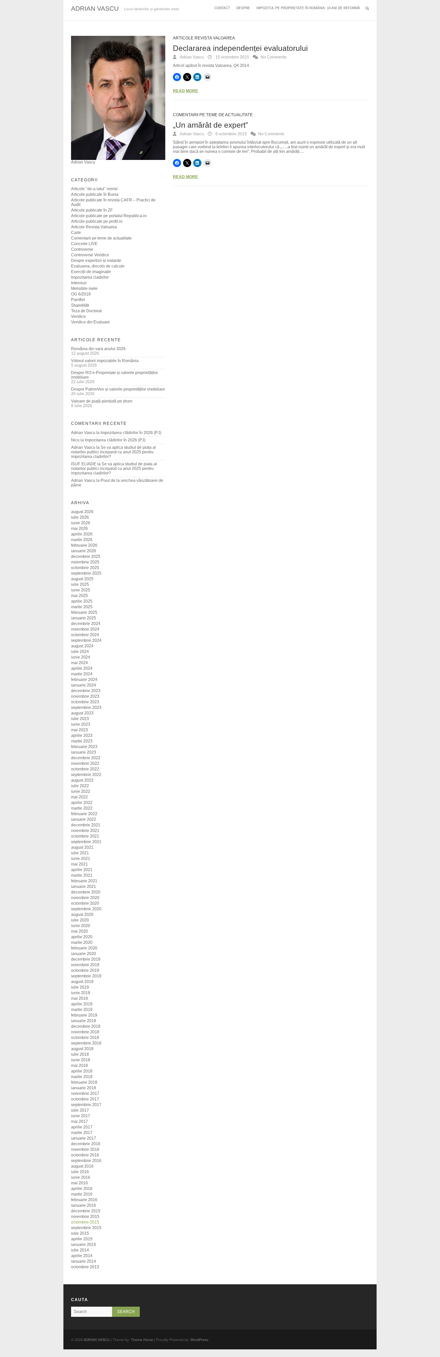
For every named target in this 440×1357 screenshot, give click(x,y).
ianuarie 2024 (83, 685)
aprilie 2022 (81, 802)
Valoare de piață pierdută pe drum (101, 401)
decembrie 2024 (85, 623)
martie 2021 (81, 875)
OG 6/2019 (81, 294)
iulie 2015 (80, 1233)
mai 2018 (79, 1065)
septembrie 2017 (86, 1104)
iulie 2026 (80, 517)
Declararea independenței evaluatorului (240, 48)
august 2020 (82, 914)
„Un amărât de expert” (210, 125)
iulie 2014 (80, 1250)
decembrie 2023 (85, 691)
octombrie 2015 (85, 1222)
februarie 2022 (84, 814)
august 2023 (82, 713)
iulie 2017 (80, 1110)
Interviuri (79, 283)
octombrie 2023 (85, 702)
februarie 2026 (84, 545)
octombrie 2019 (85, 970)
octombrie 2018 (85, 1037)
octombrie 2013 (85, 1267)
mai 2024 (79, 663)
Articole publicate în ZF (92, 210)
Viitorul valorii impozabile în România (105, 361)
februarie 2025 (84, 612)
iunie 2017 (80, 1116)
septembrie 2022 (86, 774)
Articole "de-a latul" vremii (94, 189)
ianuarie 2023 (83, 752)
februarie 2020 (84, 948)
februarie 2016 (84, 1200)
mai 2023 (79, 730)
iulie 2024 (80, 651)
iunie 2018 (80, 1060)
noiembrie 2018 (85, 1032)
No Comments (273, 57)
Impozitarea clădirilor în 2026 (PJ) (131, 432)
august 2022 (82, 780)
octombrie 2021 (85, 836)
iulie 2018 (80, 1054)
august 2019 (82, 981)
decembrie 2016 (85, 1144)
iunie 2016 (80, 1177)
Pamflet (78, 299)
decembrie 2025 (85, 556)
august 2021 (82, 847)
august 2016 (82, 1166)
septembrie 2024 (86, 640)
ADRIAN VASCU (95, 8)
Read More (185, 91)
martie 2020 (81, 942)
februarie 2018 (84, 1082)
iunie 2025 (80, 590)
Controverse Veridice (90, 255)
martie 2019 (81, 1009)
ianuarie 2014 (83, 1261)
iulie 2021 (80, 853)
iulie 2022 (80, 786)
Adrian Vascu (191, 57)
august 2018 (82, 1049)
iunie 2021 (80, 858)
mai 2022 (79, 797)
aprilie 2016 (81, 1188)
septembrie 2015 (86, 1228)
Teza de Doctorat (86, 311)
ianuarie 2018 (83, 1088)
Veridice (78, 316)
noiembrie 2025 (85, 562)
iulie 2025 (80, 584)
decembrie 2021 (85, 825)
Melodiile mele (84, 288)
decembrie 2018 (85, 1026)
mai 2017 (79, 1121)
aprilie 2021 (81, 870)
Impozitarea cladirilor (90, 277)
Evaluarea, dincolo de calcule (98, 266)
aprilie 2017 (81, 1127)
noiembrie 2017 (85, 1093)
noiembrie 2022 (85, 763)
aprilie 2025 (81, 601)
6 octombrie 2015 (230, 134)
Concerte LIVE (84, 244)
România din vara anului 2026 (98, 349)
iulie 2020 (80, 920)
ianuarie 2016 (83, 1205)
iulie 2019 (80, 987)
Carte (76, 232)
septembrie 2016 (86, 1160)
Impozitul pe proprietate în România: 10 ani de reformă (308, 8)
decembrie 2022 (85, 758)
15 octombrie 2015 (231, 57)
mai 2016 (79, 1183)
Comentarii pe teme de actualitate (213, 115)
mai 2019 (79, 998)
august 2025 (82, 579)
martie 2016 (81, 1194)
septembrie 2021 (86, 842)
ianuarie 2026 (83, 551)
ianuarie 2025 (83, 618)
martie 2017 (81, 1132)
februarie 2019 (84, 1015)
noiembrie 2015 (85, 1216)
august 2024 (82, 646)
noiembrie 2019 (85, 965)
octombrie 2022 (85, 769)
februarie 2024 (84, 679)
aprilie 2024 (81, 668)
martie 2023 (81, 741)
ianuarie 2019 (83, 1021)
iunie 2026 (80, 523)
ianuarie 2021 (83, 886)
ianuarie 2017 (83, 1138)
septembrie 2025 (86, 573)
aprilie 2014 (81, 1256)
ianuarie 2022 (83, 819)
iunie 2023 (80, 724)
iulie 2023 (80, 719)
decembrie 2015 (85, 1211)
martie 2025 (81, 607)
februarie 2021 (84, 881)
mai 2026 (79, 528)
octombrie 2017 (85, 1099)
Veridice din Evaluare (90, 322)
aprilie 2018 (81, 1071)
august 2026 (82, 512)
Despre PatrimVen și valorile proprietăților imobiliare (118, 389)
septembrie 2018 (86, 1043)
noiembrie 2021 (85, 830)
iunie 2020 (80, 925)
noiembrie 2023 (85, 696)
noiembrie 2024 (85, 629)
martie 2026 (81, 540)
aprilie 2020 (81, 937)
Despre (243, 8)
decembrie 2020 (85, 892)
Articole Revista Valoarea (204, 38)
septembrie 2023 (86, 707)
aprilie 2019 (81, 1004)
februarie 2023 (84, 746)
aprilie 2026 (81, 534)
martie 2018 (81, 1077)
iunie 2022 (80, 791)
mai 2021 (79, 864)
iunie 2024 (80, 657)
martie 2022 (81, 808)
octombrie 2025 (85, 567)
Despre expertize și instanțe (96, 260)
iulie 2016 (80, 1172)
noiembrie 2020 (85, 898)
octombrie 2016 (85, 1155)
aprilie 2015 (81, 1239)
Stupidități (80, 305)
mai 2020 (79, 931)
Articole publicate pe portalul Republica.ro (109, 216)
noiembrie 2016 (85, 1149)
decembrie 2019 (85, 959)
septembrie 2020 (86, 909)
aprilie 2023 (81, 735)
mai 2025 (79, 595)
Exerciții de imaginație (91, 272)
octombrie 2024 (85, 635)
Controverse (82, 249)
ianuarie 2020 (83, 953)
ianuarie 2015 (83, 1244)
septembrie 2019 (86, 976)
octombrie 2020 (85, 903)
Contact (222, 8)
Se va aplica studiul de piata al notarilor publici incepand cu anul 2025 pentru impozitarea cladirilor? (113, 452)
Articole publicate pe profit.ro (96, 221)
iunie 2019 (80, 993)
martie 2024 (81, 674)
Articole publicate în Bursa (94, 194)
